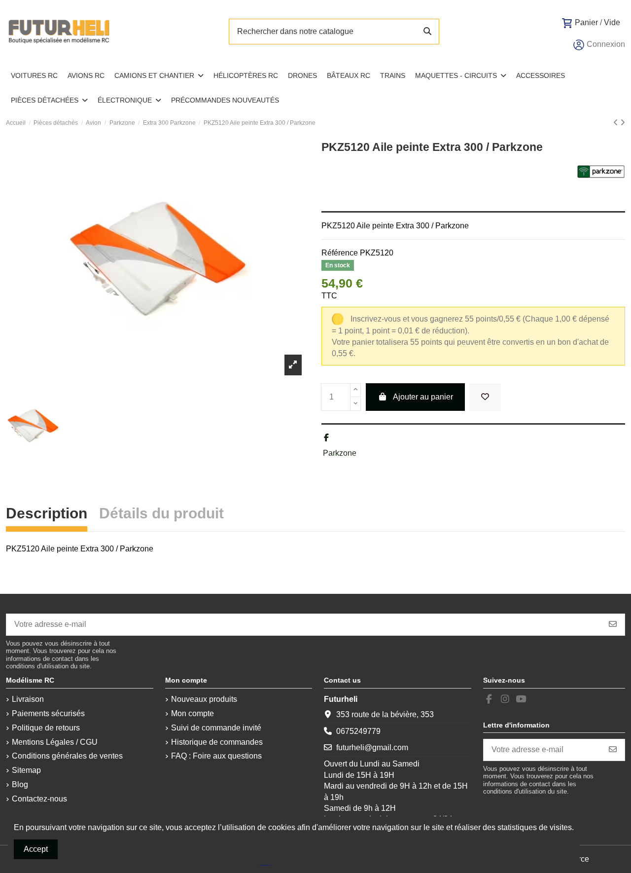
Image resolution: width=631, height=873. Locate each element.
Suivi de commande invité (216, 728)
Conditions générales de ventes (67, 756)
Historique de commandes (217, 742)
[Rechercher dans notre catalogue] (427, 31)
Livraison (28, 699)
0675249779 (358, 731)
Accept (36, 849)
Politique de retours (46, 728)
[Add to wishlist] (485, 397)
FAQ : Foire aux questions (216, 756)
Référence (339, 253)
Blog (20, 784)
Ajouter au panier (423, 397)
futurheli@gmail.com (372, 747)
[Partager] (326, 438)
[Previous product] (616, 122)
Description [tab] (46, 514)
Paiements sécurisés (48, 713)
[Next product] (622, 122)
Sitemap (26, 770)
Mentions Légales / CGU (55, 742)
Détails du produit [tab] (161, 514)
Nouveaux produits (204, 699)
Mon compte (192, 713)
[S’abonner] (613, 624)
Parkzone (339, 453)
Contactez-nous (39, 799)
